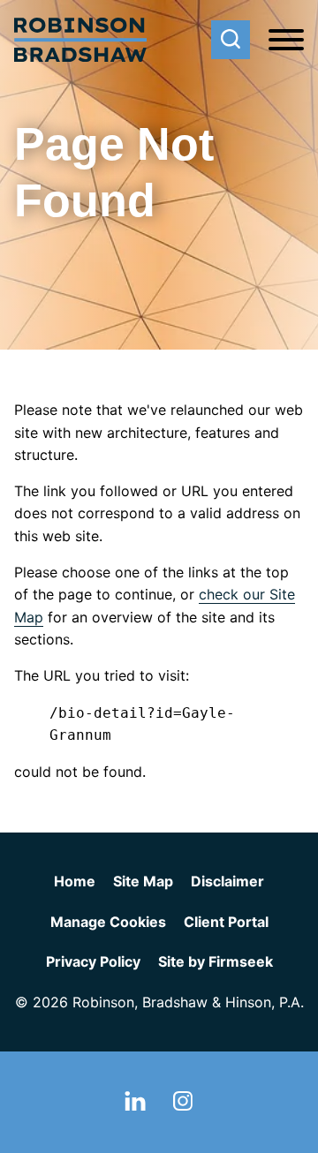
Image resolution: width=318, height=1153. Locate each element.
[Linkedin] (135, 1105)
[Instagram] (182, 1105)
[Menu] (286, 40)
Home (74, 881)
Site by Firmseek (215, 961)
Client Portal (226, 922)
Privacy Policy (93, 961)
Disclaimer (227, 881)
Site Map (143, 881)
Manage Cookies (108, 922)
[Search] (230, 39)
